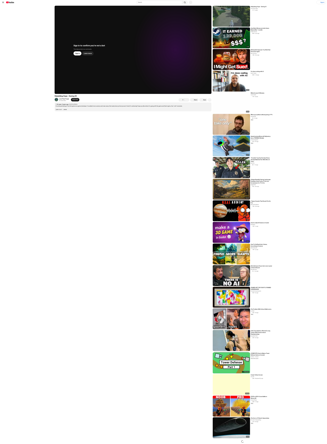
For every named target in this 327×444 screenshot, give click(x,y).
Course (256, 356)
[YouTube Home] (10, 2)
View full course (254, 358)
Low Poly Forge (64, 99)
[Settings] (314, 2)
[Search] (185, 2)
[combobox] (160, 2)
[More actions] (209, 100)
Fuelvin (252, 356)
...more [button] (65, 109)
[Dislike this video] (187, 100)
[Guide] (3, 2)
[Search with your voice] (190, 2)
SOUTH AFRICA (73, 104)
